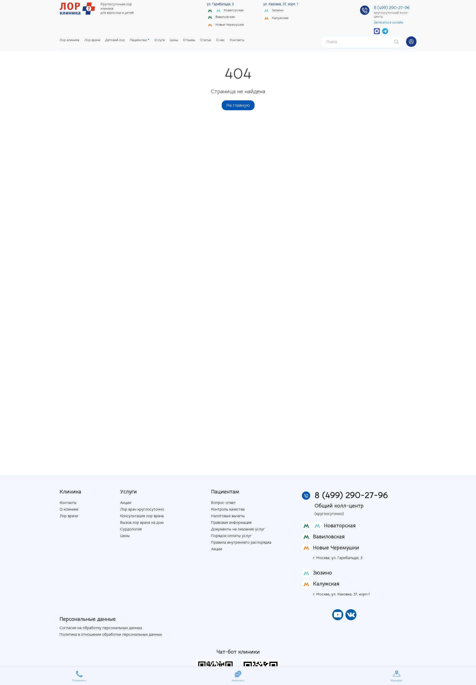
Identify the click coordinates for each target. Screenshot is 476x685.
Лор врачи (92, 40)
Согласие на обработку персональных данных (101, 627)
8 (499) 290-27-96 (392, 7)
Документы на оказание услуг (238, 528)
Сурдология (131, 528)
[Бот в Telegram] (385, 31)
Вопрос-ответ (223, 502)
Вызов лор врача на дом (142, 522)
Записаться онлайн (388, 22)
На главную (238, 105)
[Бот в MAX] (377, 31)
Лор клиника (69, 40)
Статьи (205, 40)
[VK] (350, 614)
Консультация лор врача (142, 515)
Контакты (237, 40)
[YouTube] (337, 614)
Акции (125, 502)
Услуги (159, 40)
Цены (174, 40)
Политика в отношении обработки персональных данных (111, 634)
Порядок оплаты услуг (231, 535)
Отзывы (189, 40)
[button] (411, 41)
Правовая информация (231, 522)
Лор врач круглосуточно (142, 509)
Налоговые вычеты (228, 515)
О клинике (69, 509)
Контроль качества (228, 509)
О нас (220, 40)
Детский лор (115, 40)
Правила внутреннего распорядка (241, 542)
